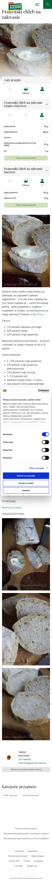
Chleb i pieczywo (10, 795)
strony (40, 314)
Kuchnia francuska (30, 795)
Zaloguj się (32, 866)
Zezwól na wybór (26, 483)
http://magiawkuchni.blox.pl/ (32, 763)
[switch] (45, 442)
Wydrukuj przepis (12, 507)
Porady (26, 861)
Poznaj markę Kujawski (26, 828)
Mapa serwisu (37, 856)
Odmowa (26, 490)
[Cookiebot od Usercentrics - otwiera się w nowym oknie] (38, 390)
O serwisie (19, 851)
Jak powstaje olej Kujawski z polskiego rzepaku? (26, 833)
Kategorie (38, 861)
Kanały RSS (14, 861)
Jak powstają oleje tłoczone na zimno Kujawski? (26, 838)
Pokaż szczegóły (36, 468)
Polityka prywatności (18, 856)
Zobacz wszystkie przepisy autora (26, 769)
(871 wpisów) (25, 759)
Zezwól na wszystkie (26, 476)
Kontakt (19, 866)
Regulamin (33, 851)
